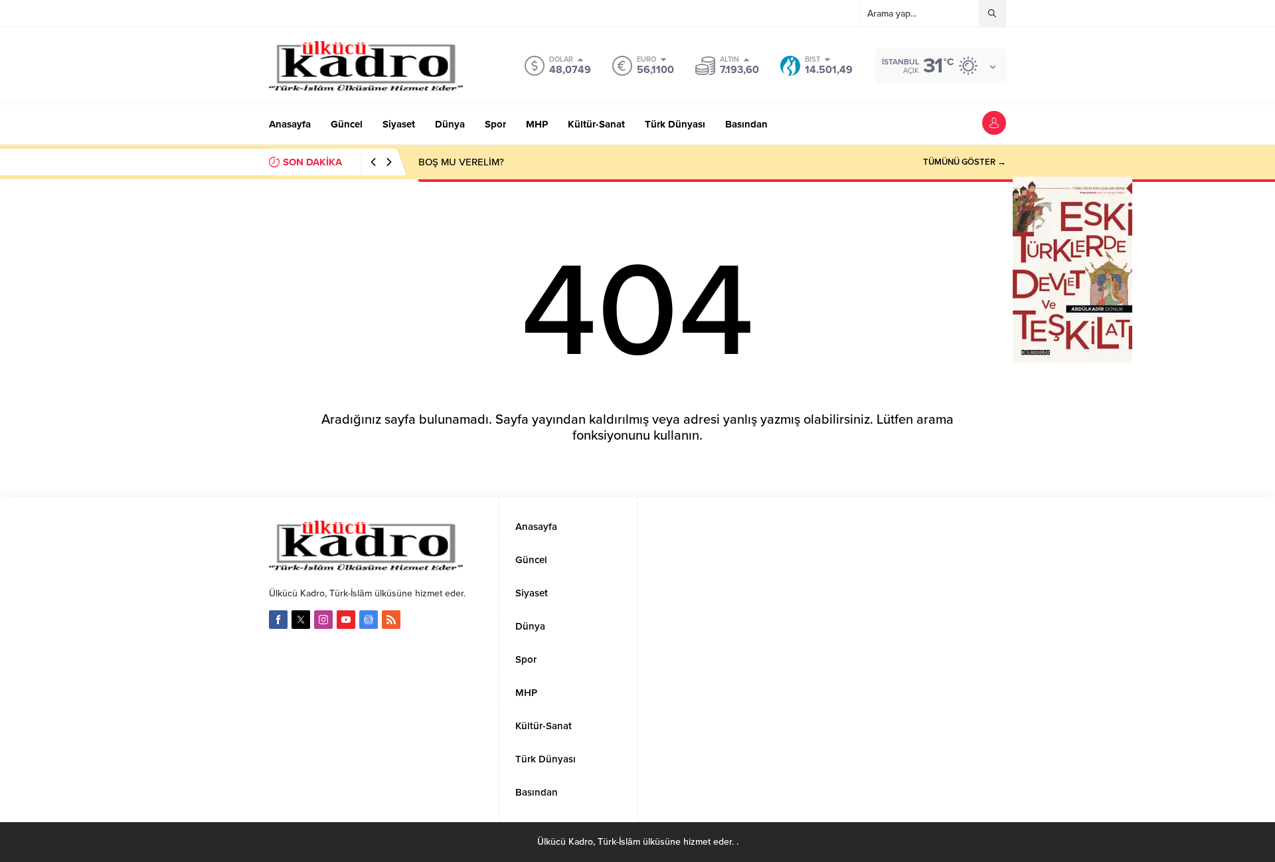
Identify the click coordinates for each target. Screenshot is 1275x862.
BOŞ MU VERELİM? (461, 162)
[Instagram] (323, 619)
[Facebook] (278, 619)
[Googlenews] (368, 619)
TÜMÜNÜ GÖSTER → (964, 162)
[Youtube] (346, 619)
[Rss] (391, 619)
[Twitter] (301, 619)
